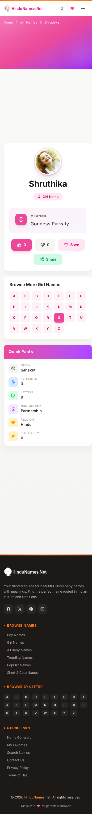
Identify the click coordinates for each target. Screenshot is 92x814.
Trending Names (20, 657)
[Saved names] (72, 8)
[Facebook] (8, 609)
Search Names (18, 752)
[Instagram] (42, 609)
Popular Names (19, 665)
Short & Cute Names (22, 672)
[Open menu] (83, 8)
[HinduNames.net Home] (23, 8)
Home (8, 22)
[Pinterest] (31, 609)
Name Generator (20, 737)
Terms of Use (17, 775)
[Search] (62, 8)
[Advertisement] (46, 94)
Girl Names (28, 22)
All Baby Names (19, 650)
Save (74, 244)
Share (51, 259)
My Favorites (17, 745)
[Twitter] (20, 609)
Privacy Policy (18, 768)
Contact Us (15, 760)
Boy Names (16, 635)
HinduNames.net (37, 797)
